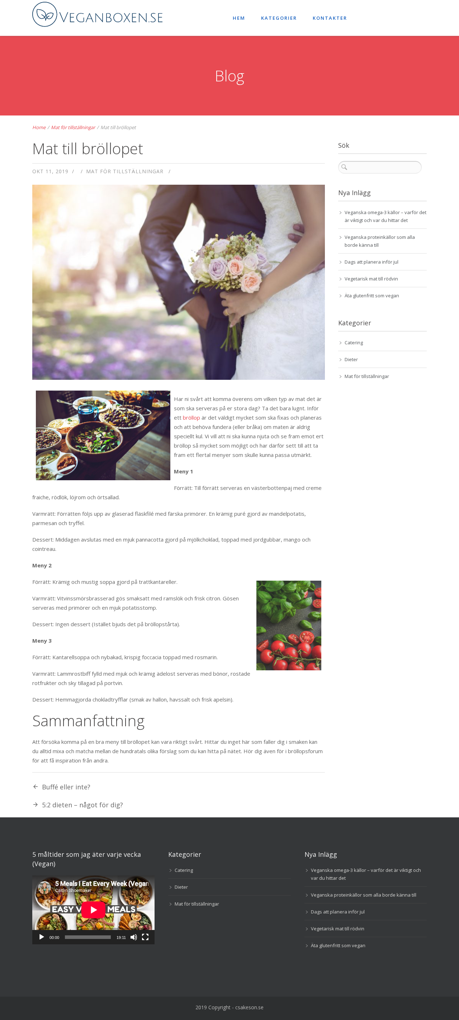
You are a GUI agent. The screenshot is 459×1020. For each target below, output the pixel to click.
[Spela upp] (41, 937)
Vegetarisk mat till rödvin (371, 278)
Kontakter (330, 18)
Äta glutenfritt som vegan (372, 295)
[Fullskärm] (145, 937)
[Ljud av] (133, 937)
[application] (93, 909)
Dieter (351, 359)
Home (39, 127)
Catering (354, 342)
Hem (239, 18)
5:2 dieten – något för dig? (82, 805)
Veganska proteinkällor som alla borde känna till (363, 895)
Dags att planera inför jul (371, 262)
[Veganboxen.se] (104, 18)
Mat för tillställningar (73, 127)
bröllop (191, 417)
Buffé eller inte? (66, 787)
